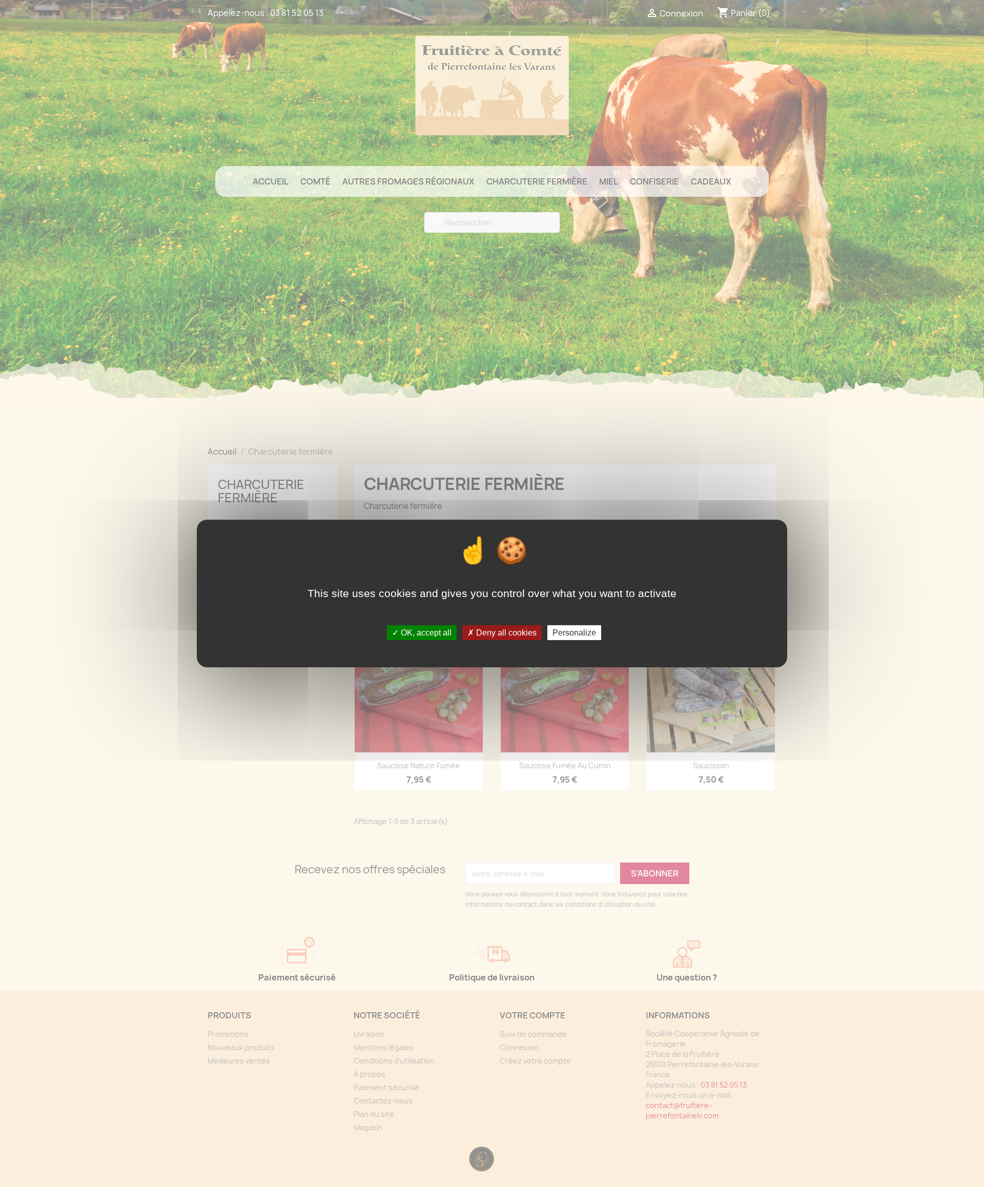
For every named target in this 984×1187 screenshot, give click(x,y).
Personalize (574, 632)
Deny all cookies (505, 632)
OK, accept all (425, 632)
